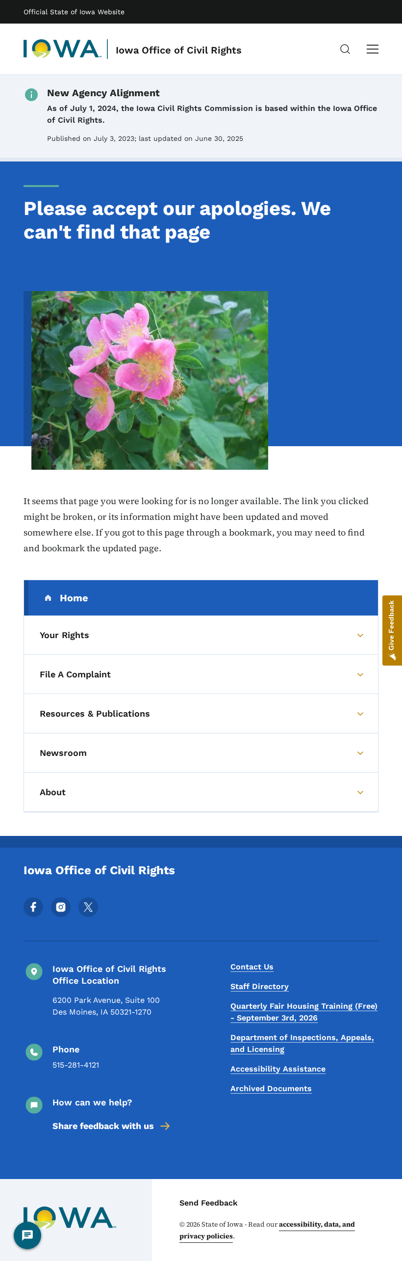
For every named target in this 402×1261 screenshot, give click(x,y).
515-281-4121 (75, 1065)
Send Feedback (208, 1202)
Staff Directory (259, 986)
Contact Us (252, 966)
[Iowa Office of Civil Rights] (63, 49)
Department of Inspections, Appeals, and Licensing (302, 1043)
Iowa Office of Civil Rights (179, 50)
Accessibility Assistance (278, 1068)
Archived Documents (271, 1088)
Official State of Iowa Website (74, 12)
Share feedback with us (103, 1126)
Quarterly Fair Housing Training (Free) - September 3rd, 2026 (303, 1011)
